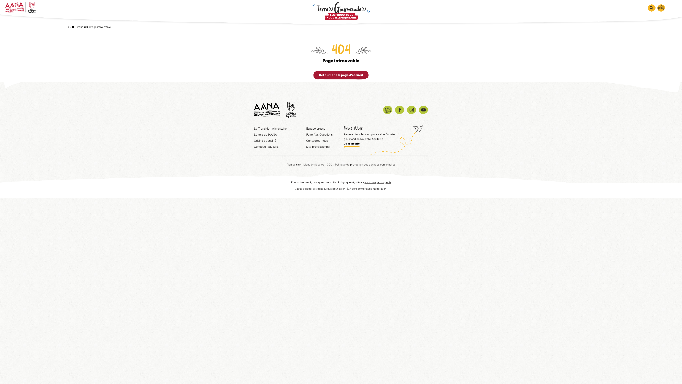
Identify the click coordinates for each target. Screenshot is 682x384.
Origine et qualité (265, 140)
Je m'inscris (352, 143)
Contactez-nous (317, 140)
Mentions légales (314, 164)
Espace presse (315, 128)
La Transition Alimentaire (270, 128)
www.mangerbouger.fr (378, 182)
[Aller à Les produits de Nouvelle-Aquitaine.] (69, 27)
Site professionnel (318, 146)
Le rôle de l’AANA (265, 134)
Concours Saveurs (266, 146)
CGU (329, 164)
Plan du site (294, 164)
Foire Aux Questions (319, 134)
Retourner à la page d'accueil (341, 75)
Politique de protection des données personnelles (365, 164)
